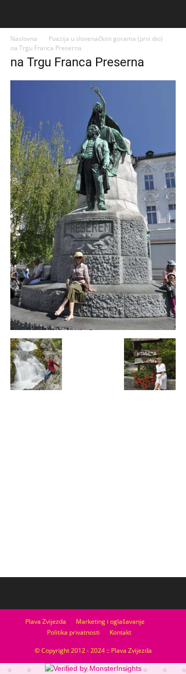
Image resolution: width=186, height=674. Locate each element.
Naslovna (23, 38)
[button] (171, 14)
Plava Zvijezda (45, 621)
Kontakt (120, 632)
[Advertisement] (93, 496)
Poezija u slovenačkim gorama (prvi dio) (106, 38)
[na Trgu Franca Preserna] (93, 327)
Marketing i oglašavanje (110, 621)
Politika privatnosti (73, 632)
